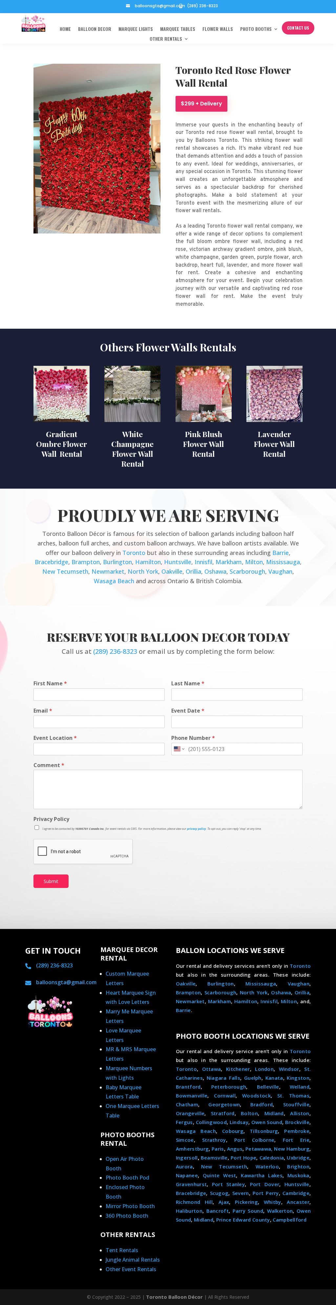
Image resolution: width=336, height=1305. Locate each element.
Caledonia (272, 1157)
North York (143, 571)
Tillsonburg (264, 1131)
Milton (254, 562)
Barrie (280, 553)
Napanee (187, 1175)
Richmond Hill (194, 1202)
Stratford (223, 1113)
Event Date (187, 710)
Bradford (261, 1104)
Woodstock (256, 1095)
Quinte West (219, 1175)
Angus (235, 1148)
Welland (299, 1086)
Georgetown (224, 1104)
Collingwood (211, 1122)
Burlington (117, 562)
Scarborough (247, 571)
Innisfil (203, 562)
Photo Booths (256, 29)
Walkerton (280, 1210)
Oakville (171, 571)
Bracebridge (51, 562)
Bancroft (217, 1210)
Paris (218, 1148)
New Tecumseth (65, 571)
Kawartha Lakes (261, 1175)
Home (65, 29)
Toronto (133, 553)
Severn (240, 1193)
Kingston (298, 1077)
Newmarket (108, 571)
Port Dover (265, 1184)
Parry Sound (248, 1210)
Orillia (193, 571)
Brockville (297, 1122)
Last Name (187, 683)
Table (132, 1096)
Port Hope (243, 1157)
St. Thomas (293, 1095)
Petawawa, (259, 1148)
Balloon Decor (94, 29)
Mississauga (283, 562)
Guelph (253, 1077)
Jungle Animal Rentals (133, 1259)
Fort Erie (296, 1140)
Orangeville (190, 1113)
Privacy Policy (51, 819)
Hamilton (148, 562)
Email (42, 710)
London (264, 1069)
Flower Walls (217, 29)
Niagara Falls (223, 1077)
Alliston (299, 1113)
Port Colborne (254, 1140)
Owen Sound (266, 1122)
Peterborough (228, 1086)
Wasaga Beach (114, 581)
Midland (274, 1113)
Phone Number (193, 738)
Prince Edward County (243, 1219)
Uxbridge (298, 1157)
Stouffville (296, 1104)
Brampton (86, 562)
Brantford (188, 1086)
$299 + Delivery (201, 103)
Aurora (184, 1166)
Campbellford (289, 1219)
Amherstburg (192, 1148)
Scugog (219, 1193)
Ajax (224, 1202)
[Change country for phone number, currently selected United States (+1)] (178, 749)
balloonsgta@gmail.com (160, 6)
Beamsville (214, 1157)
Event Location (55, 738)
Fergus (184, 1122)
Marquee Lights (135, 29)
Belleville (268, 1086)
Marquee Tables (177, 29)
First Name (50, 683)
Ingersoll (187, 1157)
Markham (229, 562)
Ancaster (298, 1202)
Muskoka (298, 1175)
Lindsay (239, 1122)
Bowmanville (191, 1095)
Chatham (187, 1104)
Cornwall (224, 1095)
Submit (51, 881)
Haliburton (189, 1210)
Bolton (249, 1113)
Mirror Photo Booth (130, 1206)
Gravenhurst (191, 1184)
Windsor (289, 1069)
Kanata (274, 1077)
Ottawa (211, 1069)
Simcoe (185, 1140)
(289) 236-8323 (202, 6)
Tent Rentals (122, 1250)
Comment (48, 765)
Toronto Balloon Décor (174, 1297)
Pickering (246, 1202)
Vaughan (280, 571)
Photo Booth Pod (127, 1177)
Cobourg (232, 1131)
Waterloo (267, 1166)
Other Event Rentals (131, 1269)
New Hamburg (291, 1148)
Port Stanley (228, 1184)
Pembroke (296, 1131)
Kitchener (238, 1069)
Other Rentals (166, 39)
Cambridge (296, 1193)
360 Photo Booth (127, 1215)
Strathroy (214, 1140)
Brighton (298, 1166)
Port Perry (266, 1193)
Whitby (272, 1202)
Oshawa (215, 571)
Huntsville (177, 562)
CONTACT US (298, 28)
